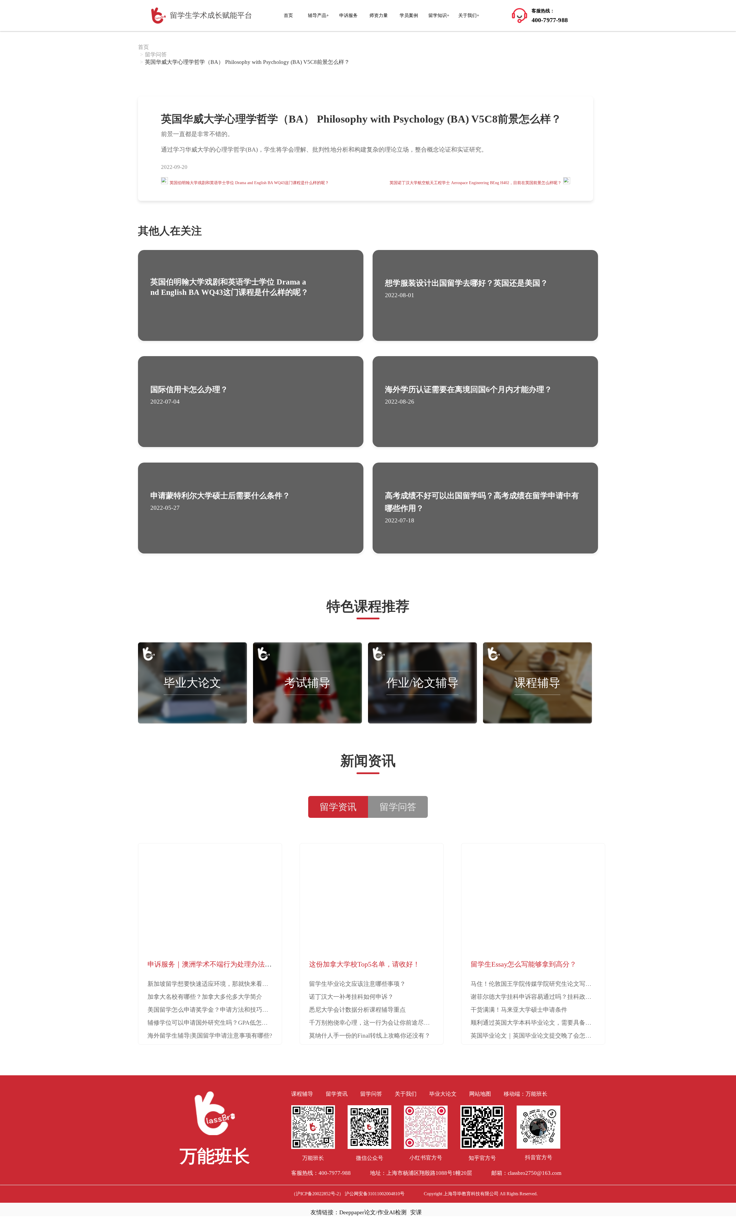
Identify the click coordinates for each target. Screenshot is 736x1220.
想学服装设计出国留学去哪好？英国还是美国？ (466, 283)
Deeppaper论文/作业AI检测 (373, 1212)
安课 (416, 1212)
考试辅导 (307, 682)
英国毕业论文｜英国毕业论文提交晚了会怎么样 (534, 1035)
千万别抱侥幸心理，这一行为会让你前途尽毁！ (372, 1022)
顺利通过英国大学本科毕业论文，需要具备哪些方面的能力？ (552, 1022)
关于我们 (406, 1094)
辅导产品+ (318, 15)
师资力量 (378, 15)
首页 (288, 15)
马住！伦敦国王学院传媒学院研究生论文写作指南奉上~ (545, 983)
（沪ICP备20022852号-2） (317, 1193)
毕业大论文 (192, 682)
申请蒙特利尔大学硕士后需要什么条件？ (220, 495)
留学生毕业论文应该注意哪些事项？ (357, 983)
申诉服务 (348, 15)
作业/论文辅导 (422, 682)
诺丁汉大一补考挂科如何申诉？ (351, 996)
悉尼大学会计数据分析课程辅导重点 (357, 1009)
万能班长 (536, 1094)
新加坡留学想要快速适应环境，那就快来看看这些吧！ (219, 983)
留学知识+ (438, 15)
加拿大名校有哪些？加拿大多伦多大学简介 (204, 996)
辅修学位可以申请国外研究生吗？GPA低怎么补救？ (216, 1022)
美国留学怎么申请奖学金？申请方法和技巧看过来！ (216, 1009)
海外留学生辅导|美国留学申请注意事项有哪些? (209, 1035)
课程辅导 (537, 682)
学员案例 (409, 15)
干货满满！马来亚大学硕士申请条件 (519, 1009)
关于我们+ (468, 15)
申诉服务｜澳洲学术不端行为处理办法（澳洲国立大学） (233, 964)
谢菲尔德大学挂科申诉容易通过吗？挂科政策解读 (537, 996)
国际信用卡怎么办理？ (189, 389)
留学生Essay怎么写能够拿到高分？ (523, 964)
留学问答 (156, 54)
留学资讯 (337, 1094)
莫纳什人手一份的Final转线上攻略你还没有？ (369, 1035)
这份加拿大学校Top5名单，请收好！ (364, 964)
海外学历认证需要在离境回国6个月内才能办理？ (468, 389)
